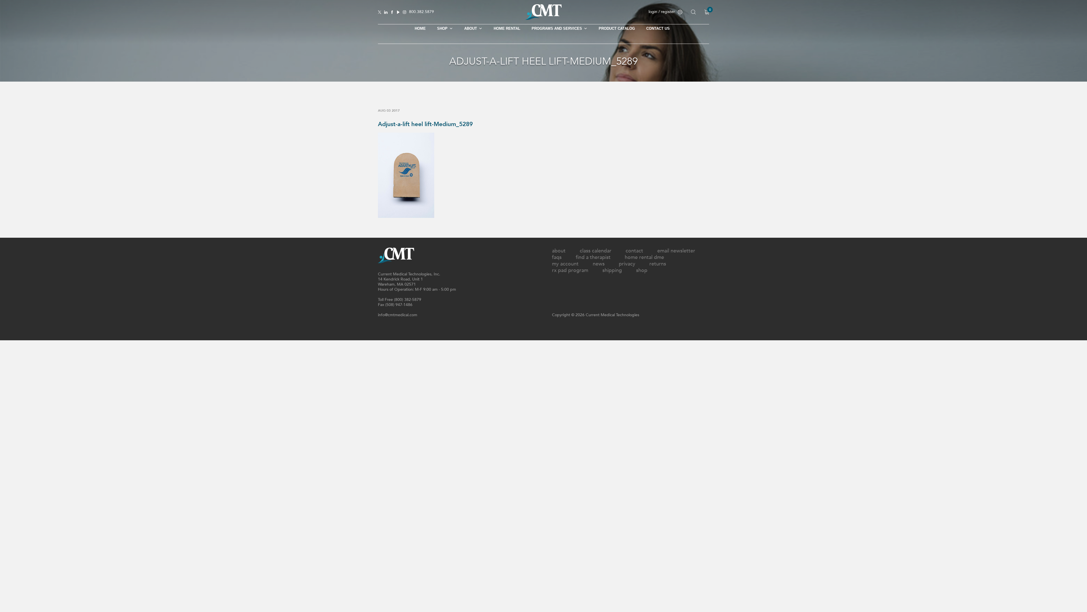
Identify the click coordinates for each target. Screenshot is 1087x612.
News (599, 263)
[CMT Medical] (543, 18)
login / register (662, 11)
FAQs (557, 257)
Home (420, 28)
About (470, 28)
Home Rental (507, 28)
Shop (641, 270)
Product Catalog (617, 28)
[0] (706, 12)
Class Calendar (595, 250)
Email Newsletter (676, 250)
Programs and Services (557, 28)
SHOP (442, 28)
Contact (634, 250)
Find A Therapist (593, 257)
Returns (657, 263)
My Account (565, 263)
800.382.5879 (421, 12)
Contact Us (658, 28)
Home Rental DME (644, 257)
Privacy (627, 263)
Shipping (612, 270)
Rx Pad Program (570, 270)
